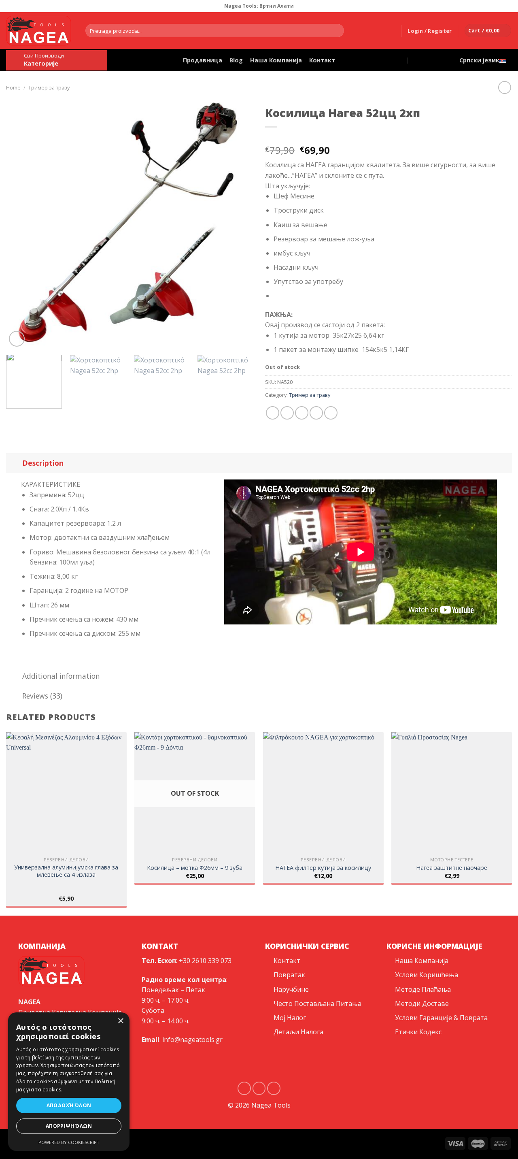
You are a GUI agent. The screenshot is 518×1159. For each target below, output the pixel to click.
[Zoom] (17, 339)
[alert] (69, 1081)
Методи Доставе (422, 1003)
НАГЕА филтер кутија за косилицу (323, 867)
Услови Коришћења (426, 974)
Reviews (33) (42, 696)
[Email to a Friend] (301, 413)
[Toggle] (14, 462)
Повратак (289, 974)
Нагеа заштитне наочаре (451, 867)
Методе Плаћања (423, 989)
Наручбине (291, 989)
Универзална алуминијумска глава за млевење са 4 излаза (66, 871)
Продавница (202, 60)
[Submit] (336, 31)
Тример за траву (49, 87)
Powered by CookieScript (69, 1142)
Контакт (322, 60)
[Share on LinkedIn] (331, 413)
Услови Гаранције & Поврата (441, 1017)
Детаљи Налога (298, 1031)
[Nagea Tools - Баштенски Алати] (39, 30)
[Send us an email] (273, 1088)
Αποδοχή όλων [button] (69, 1105)
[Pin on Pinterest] (316, 413)
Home (13, 87)
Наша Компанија (276, 60)
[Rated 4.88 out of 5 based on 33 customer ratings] (388, 137)
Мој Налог (290, 1017)
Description (43, 463)
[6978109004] (448, 60)
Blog (236, 60)
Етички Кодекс (418, 1031)
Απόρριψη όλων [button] (69, 1126)
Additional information (61, 676)
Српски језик (479, 60)
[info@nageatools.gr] (416, 60)
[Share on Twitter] (287, 413)
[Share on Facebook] (272, 413)
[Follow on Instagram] (507, 6)
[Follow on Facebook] (500, 6)
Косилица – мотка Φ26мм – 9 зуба (194, 867)
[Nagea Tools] (400, 60)
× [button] (120, 1021)
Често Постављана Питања (317, 1003)
